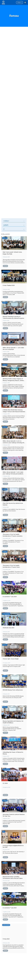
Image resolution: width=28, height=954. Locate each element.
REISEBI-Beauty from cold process (13, 690)
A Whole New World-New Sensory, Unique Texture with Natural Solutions (14, 411)
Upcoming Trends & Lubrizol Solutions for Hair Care (14, 815)
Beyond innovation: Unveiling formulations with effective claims (13, 877)
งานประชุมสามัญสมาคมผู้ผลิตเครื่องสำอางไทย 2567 (13, 846)
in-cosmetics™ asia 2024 (10, 597)
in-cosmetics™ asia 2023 (10, 908)
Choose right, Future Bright (11, 659)
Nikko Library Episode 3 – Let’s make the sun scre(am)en (13, 348)
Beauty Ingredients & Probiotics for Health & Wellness (13, 722)
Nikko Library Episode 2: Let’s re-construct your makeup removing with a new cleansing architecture (14, 442)
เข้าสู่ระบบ (19, 2)
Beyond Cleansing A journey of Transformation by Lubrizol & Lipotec (13, 317)
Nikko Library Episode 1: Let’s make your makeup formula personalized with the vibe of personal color (13, 473)
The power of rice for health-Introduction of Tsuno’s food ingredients (11, 567)
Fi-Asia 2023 (6, 939)
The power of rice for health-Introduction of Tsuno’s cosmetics (12, 535)
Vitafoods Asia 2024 (8, 628)
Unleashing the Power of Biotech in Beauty (13, 753)
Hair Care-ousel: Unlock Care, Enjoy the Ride (12, 253)
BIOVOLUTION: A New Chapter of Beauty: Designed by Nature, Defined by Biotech (13, 380)
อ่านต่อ (5, 266)
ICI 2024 (5, 783)
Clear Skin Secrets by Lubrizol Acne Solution (13, 504)
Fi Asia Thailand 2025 (9, 285)
